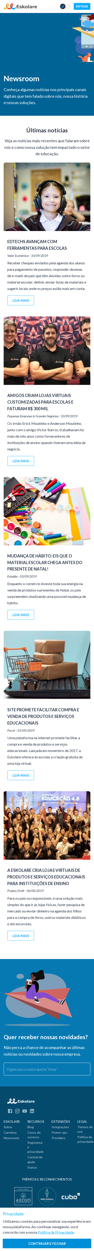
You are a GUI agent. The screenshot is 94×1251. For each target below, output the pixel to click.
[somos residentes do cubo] (71, 1196)
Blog (30, 1127)
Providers (58, 1138)
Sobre (8, 1127)
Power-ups (59, 1132)
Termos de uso (85, 1129)
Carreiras (10, 1132)
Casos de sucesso (34, 1134)
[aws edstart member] (47, 1196)
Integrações (60, 1127)
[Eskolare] (20, 8)
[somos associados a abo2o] (23, 1196)
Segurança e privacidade (35, 1147)
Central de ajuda (34, 1159)
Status (32, 1167)
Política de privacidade (85, 1139)
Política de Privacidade (56, 1232)
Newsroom (11, 1138)
